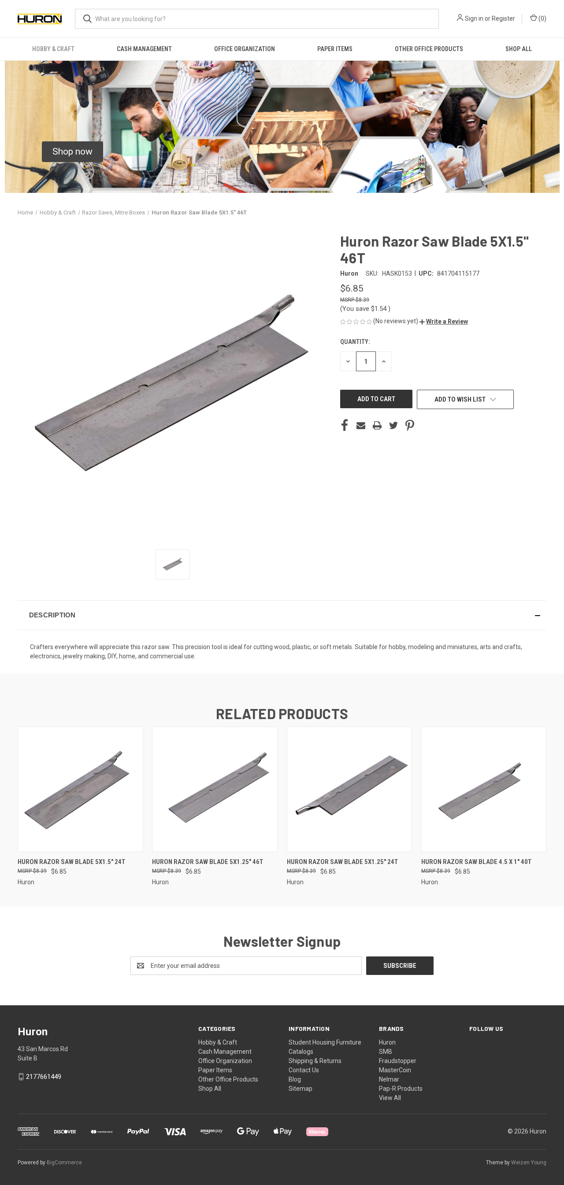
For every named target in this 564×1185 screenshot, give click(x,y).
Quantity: (355, 341)
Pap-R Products (401, 1088)
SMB (385, 1051)
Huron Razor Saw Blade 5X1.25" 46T (207, 862)
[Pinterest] (409, 425)
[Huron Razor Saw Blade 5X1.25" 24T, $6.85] (349, 789)
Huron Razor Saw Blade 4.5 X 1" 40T (476, 862)
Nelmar (389, 1079)
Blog (295, 1079)
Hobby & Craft (53, 48)
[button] (72, 151)
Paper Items (334, 48)
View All (390, 1097)
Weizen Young (528, 1162)
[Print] (377, 425)
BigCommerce (64, 1162)
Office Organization (244, 48)
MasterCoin (395, 1070)
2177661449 (43, 1077)
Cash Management (144, 48)
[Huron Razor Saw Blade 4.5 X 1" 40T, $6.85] (484, 789)
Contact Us (304, 1070)
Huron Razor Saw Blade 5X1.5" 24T (71, 862)
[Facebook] (344, 425)
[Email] (360, 425)
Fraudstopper (397, 1060)
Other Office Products (429, 48)
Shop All (518, 48)
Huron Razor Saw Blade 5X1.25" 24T (342, 862)
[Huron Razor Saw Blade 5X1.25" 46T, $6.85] (214, 789)
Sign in (474, 18)
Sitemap (300, 1088)
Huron (387, 1042)
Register (503, 18)
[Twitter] (393, 425)
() (541, 18)
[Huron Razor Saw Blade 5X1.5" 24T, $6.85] (80, 789)
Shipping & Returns (315, 1060)
